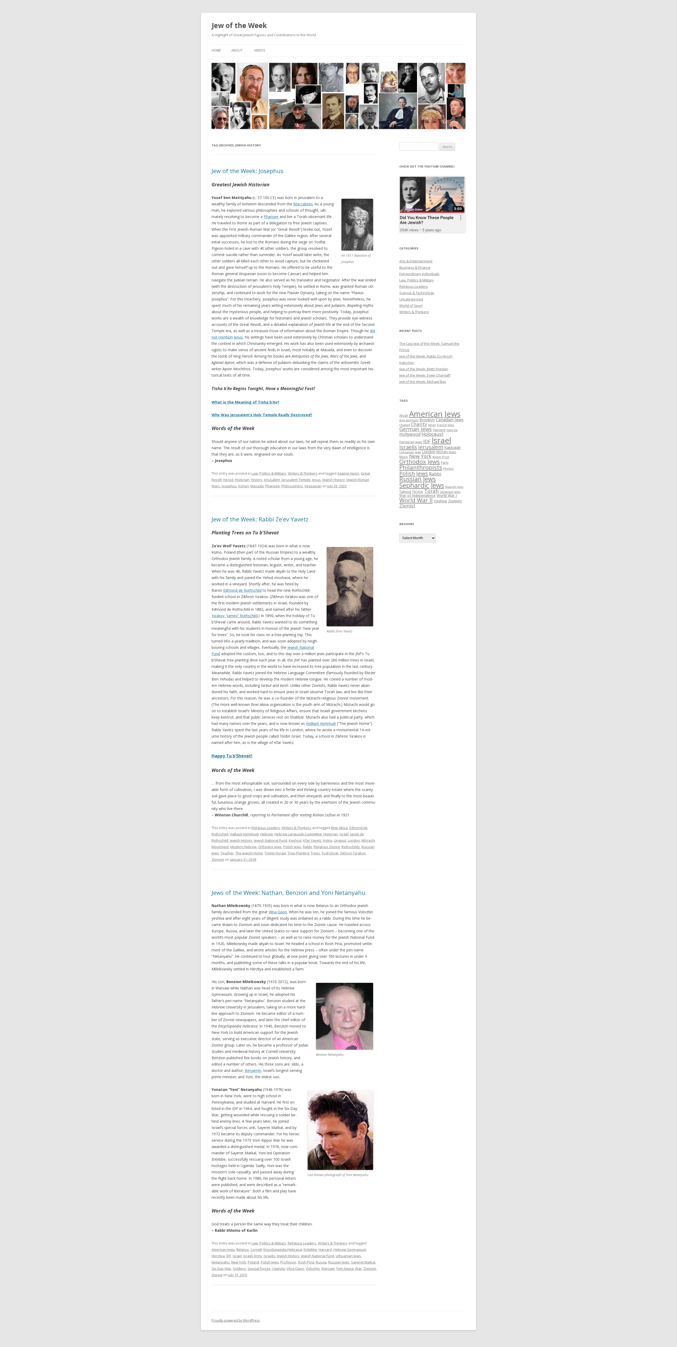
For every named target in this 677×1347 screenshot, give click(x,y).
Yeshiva (440, 500)
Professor (288, 1262)
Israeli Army (252, 1255)
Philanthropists (420, 467)
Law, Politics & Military (268, 473)
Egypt (432, 425)
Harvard (325, 1249)
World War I (447, 495)
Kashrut (295, 840)
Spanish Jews (454, 487)
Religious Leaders (265, 827)
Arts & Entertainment (415, 261)
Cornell (256, 1249)
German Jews (415, 429)
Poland (253, 1262)
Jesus (316, 479)
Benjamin (253, 1070)
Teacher (227, 853)
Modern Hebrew (243, 846)
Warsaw (328, 1268)
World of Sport (411, 305)
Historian (242, 479)
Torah (431, 491)
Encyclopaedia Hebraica (282, 1249)
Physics (448, 468)
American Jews (223, 1249)
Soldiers (239, 1268)
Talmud (405, 491)
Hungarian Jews (410, 442)
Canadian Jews (450, 420)
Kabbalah (452, 447)
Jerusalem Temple (296, 479)
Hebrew (266, 834)
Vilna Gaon (278, 911)
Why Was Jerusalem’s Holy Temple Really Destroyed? (262, 414)
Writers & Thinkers (302, 473)
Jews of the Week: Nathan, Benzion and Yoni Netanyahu (288, 892)
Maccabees (303, 203)
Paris (445, 462)
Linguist (340, 840)
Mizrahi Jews (446, 452)
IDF (228, 1255)
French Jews (445, 425)
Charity (419, 424)
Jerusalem (272, 479)
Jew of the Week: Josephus (247, 171)
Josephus (229, 486)
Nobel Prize (440, 457)
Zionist (217, 1274)
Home (216, 50)
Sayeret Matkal (363, 1262)
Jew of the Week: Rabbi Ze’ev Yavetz (260, 519)
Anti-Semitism (409, 420)
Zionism (218, 859)
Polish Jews (292, 846)
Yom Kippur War (349, 1268)
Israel (344, 834)
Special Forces (259, 1268)
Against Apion (348, 473)
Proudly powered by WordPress (236, 1320)
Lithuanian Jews (348, 1255)
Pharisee (271, 216)
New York (238, 1262)
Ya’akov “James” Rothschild (235, 615)
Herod (228, 479)
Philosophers (292, 486)
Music (403, 457)
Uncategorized (411, 299)
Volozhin (313, 1268)
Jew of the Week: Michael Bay (422, 381)
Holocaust (432, 434)
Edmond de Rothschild (242, 590)
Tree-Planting (298, 853)
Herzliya (218, 1255)
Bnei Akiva (339, 827)
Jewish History (333, 479)
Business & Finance (415, 267)
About (237, 50)
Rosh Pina (306, 1262)
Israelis (269, 1255)
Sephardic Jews (421, 485)
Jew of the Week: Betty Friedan (423, 369)
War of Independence (417, 495)
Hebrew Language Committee (298, 834)
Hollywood (409, 434)
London (354, 840)
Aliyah (403, 415)
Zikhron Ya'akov (353, 853)
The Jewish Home (249, 853)
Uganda (278, 1268)
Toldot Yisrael (275, 853)
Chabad (404, 425)
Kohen (243, 486)
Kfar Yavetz (312, 840)
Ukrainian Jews (450, 492)
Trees (315, 853)
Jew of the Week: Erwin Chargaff (424, 375)
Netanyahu (221, 1262)
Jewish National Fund (270, 840)
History (256, 479)
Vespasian (313, 486)
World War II (416, 500)
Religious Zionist (327, 846)
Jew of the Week (239, 25)
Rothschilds (350, 846)
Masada (257, 486)
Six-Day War (221, 1268)
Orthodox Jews (270, 846)
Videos (259, 50)
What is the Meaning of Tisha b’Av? (245, 402)
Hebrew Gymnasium (349, 1249)
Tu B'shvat (330, 853)
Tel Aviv (417, 491)
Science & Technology (416, 292)
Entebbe (310, 1249)
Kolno (327, 840)
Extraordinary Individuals (419, 273)
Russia (321, 1262)
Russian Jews (338, 1262)
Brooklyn (427, 419)
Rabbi (307, 846)
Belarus (242, 1249)
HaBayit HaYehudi (244, 834)
